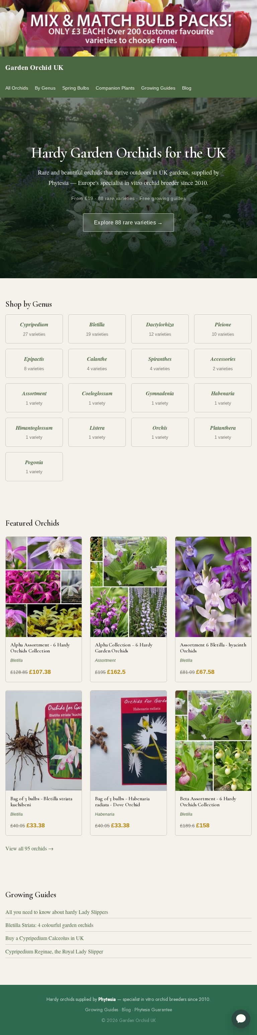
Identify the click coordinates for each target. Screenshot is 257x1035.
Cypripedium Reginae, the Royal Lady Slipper (54, 951)
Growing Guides (158, 88)
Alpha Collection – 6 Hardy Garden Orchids (123, 648)
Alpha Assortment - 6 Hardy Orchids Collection (40, 648)
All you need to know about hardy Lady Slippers (56, 911)
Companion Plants (115, 88)
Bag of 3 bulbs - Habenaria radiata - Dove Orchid (122, 802)
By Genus (45, 88)
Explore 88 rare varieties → (128, 222)
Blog (186, 88)
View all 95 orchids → (29, 848)
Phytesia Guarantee (153, 1009)
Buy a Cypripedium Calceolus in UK (44, 937)
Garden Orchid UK (34, 67)
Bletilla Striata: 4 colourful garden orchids (49, 924)
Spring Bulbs (75, 88)
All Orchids (16, 88)
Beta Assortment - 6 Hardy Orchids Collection (208, 802)
